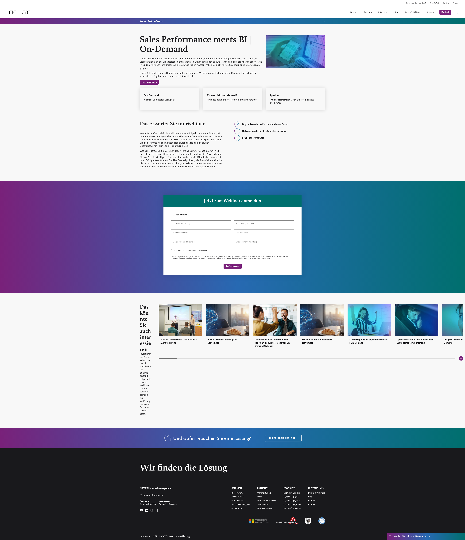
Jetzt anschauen (149, 82)
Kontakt (445, 12)
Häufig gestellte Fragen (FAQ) (416, 3)
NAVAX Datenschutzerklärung (174, 536)
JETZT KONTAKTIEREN (283, 438)
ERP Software (236, 493)
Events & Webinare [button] (413, 12)
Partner (311, 505)
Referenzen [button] (382, 12)
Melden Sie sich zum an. (411, 536)
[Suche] (456, 12)
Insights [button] (396, 12)
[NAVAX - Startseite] (19, 12)
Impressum (145, 536)
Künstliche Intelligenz (240, 505)
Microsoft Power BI (292, 508)
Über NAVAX (434, 3)
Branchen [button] (368, 12)
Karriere (446, 3)
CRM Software (237, 497)
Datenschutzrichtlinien (255, 258)
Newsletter (431, 12)
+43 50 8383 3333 (149, 504)
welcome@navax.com (153, 495)
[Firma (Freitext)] (264, 237)
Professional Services (266, 501)
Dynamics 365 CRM (292, 505)
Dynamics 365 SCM (292, 501)
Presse (455, 3)
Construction (263, 505)
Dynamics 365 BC (291, 497)
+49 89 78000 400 (169, 504)
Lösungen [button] (354, 12)
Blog (310, 497)
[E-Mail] (201, 237)
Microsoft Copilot (291, 493)
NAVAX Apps (236, 508)
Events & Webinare (316, 493)
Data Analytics (237, 501)
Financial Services (265, 508)
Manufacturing (264, 493)
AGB (155, 536)
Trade (259, 497)
